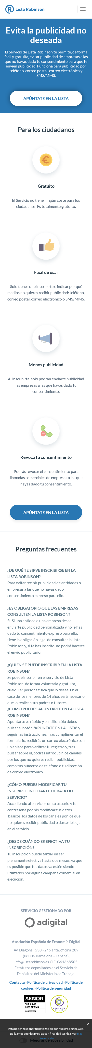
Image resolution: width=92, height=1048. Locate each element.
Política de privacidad (45, 982)
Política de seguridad (53, 988)
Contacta (17, 982)
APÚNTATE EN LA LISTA (46, 98)
